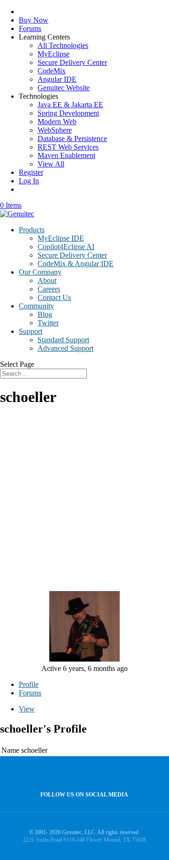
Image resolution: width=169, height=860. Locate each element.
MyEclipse (53, 54)
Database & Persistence (72, 138)
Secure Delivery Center (72, 62)
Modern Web (57, 122)
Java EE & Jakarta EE (70, 105)
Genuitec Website (64, 88)
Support (30, 331)
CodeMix (52, 71)
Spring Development (68, 113)
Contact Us (54, 297)
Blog (45, 314)
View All (51, 164)
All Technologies (63, 45)
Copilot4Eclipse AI (66, 247)
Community (36, 306)
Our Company (40, 272)
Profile (28, 684)
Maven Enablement (66, 155)
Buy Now (33, 20)
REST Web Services (68, 147)
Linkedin (102, 774)
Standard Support (63, 340)
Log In (29, 181)
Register (31, 172)
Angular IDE (57, 79)
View (27, 709)
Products (32, 230)
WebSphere (55, 130)
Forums (30, 28)
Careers (49, 289)
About (47, 280)
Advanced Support (65, 348)
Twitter (48, 323)
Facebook (82, 774)
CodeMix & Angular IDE (76, 264)
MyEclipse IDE (61, 238)
